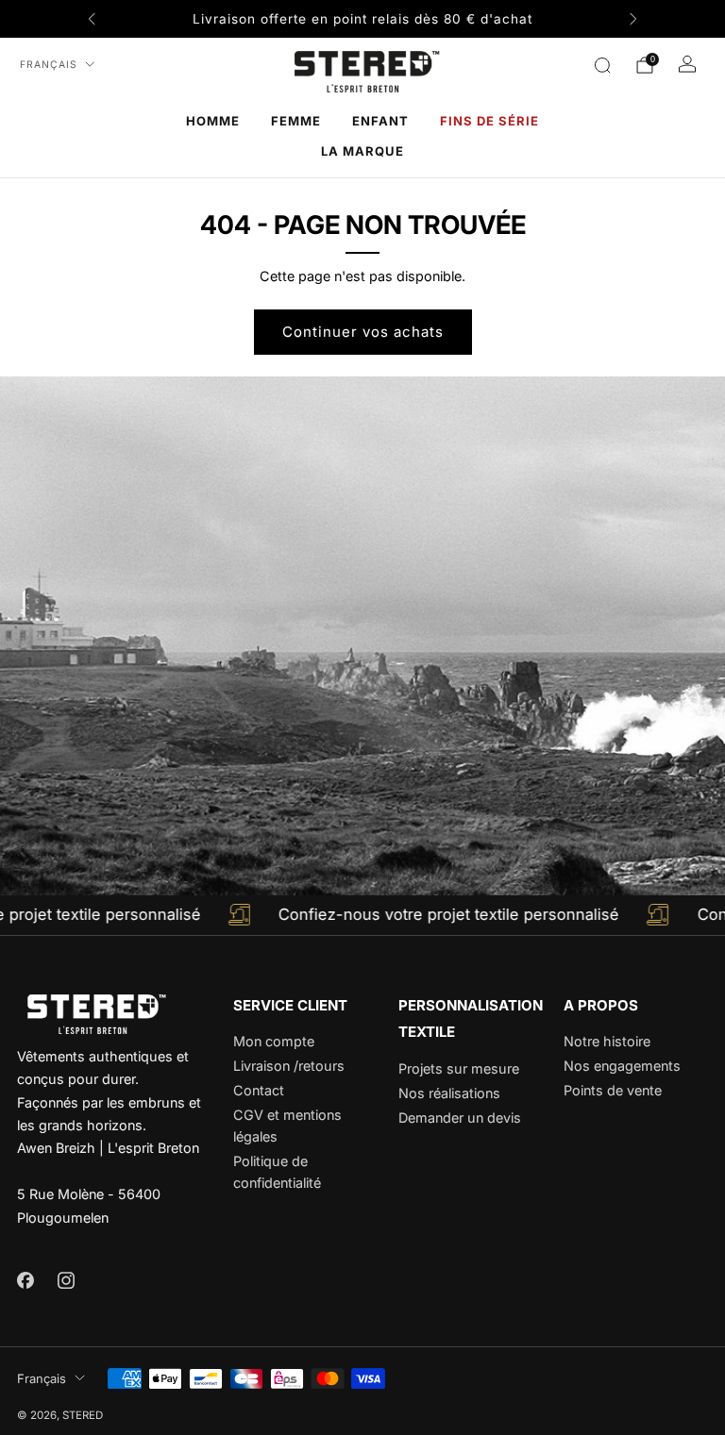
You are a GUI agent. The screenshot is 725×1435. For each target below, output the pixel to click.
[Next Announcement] (633, 19)
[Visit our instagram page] (65, 1280)
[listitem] (362, 19)
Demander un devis (459, 1118)
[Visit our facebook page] (25, 1280)
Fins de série (489, 120)
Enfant (380, 120)
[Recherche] (602, 65)
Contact (258, 1090)
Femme (296, 120)
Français (48, 64)
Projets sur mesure (458, 1068)
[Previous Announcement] (91, 19)
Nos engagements (622, 1066)
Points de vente (613, 1090)
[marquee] (362, 915)
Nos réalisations (449, 1093)
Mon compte (273, 1041)
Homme (213, 120)
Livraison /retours (289, 1066)
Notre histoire (607, 1041)
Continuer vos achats (363, 332)
